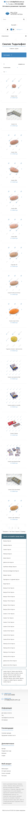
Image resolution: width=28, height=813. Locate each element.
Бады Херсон (6, 583)
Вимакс (17, 787)
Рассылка (4, 775)
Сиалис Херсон (7, 549)
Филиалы (4, 753)
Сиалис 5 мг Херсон (8, 618)
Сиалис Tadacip (14, 433)
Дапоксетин (19, 785)
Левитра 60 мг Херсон (9, 648)
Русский (13, 25)
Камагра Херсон (7, 545)
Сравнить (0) (21, 64)
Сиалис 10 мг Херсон (8, 622)
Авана (14, 785)
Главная (11, 48)
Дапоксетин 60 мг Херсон (10, 665)
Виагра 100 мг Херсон (9, 596)
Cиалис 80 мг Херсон (8, 639)
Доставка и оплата (7, 713)
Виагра (15, 784)
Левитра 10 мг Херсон (9, 652)
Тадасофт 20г (14, 264)
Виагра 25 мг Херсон (8, 588)
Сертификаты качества (8, 717)
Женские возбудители (9, 787)
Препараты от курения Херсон (11, 579)
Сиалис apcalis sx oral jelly (14, 405)
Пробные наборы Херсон (9, 566)
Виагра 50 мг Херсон (8, 592)
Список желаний (6, 773)
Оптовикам (5, 720)
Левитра (10, 785)
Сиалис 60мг (14, 236)
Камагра (20, 784)
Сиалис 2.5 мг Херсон (8, 613)
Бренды (4, 748)
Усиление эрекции (6, 733)
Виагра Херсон (7, 541)
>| (18, 528)
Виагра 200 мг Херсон (9, 609)
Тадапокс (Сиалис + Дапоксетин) (14, 349)
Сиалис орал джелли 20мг (14, 377)
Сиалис (17, 48)
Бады (17, 789)
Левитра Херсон (7, 553)
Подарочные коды (6, 751)
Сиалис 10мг (14, 152)
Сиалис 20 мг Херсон (8, 626)
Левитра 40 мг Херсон (9, 656)
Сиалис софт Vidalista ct (14, 517)
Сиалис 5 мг (14, 124)
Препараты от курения (9, 789)
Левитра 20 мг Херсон (9, 643)
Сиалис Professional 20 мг (14, 292)
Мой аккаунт (5, 768)
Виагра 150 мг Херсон (9, 605)
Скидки (3, 755)
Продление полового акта (9, 735)
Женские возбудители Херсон (11, 571)
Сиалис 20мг (14, 180)
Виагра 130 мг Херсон (9, 601)
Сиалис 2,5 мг (14, 96)
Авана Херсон (6, 558)
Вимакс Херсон (7, 575)
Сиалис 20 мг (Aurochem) (14, 489)
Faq (2, 715)
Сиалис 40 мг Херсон (8, 631)
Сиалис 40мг (14, 208)
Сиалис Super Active (14, 321)
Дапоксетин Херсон (8, 562)
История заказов (6, 771)
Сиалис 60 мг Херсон (8, 635)
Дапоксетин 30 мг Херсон (10, 660)
